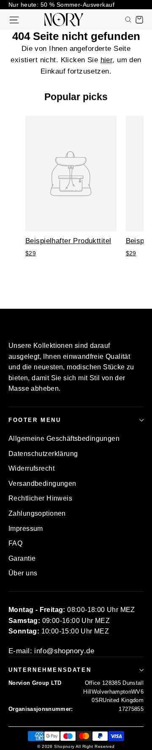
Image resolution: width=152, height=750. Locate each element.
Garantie (21, 558)
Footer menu (34, 420)
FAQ (15, 543)
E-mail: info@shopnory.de (51, 651)
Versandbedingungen (42, 483)
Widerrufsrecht (31, 468)
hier (106, 60)
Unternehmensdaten (49, 670)
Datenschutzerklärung (43, 453)
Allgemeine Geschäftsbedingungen (63, 438)
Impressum (25, 528)
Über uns (22, 573)
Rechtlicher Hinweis (40, 498)
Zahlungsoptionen (37, 513)
